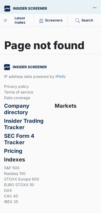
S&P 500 (11, 167)
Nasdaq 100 (15, 173)
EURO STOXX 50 (19, 184)
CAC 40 (11, 196)
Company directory (16, 109)
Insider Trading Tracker (24, 124)
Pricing (13, 151)
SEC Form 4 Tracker (19, 139)
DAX (8, 190)
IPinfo (60, 76)
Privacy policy (16, 86)
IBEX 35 (11, 201)
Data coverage (17, 97)
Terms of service (18, 92)
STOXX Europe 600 (21, 179)
